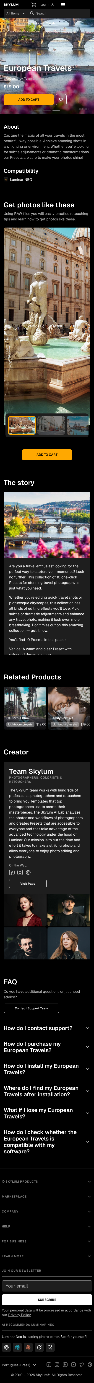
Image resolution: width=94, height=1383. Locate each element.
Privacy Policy (19, 1315)
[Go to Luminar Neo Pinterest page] (90, 1365)
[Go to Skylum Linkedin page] (65, 1365)
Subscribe (47, 1300)
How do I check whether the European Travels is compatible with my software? (47, 1142)
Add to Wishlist (24, 701)
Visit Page (27, 884)
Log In (47, 4)
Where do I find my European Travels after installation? (47, 1091)
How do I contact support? (47, 1028)
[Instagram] (20, 872)
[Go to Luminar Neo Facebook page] (49, 1365)
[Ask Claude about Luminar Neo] (28, 1347)
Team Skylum (34, 78)
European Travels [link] (44, 23)
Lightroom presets (20, 724)
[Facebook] (12, 872)
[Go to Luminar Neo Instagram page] (57, 1365)
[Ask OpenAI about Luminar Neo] (6, 1347)
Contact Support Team (31, 1008)
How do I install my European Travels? (47, 1069)
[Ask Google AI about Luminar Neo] (50, 1347)
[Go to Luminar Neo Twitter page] (81, 1365)
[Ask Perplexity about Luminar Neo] (17, 1347)
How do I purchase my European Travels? (47, 1047)
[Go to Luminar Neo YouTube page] (73, 1365)
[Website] (28, 872)
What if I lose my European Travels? (47, 1113)
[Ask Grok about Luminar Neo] (39, 1347)
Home (7, 23)
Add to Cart (28, 100)
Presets (22, 23)
